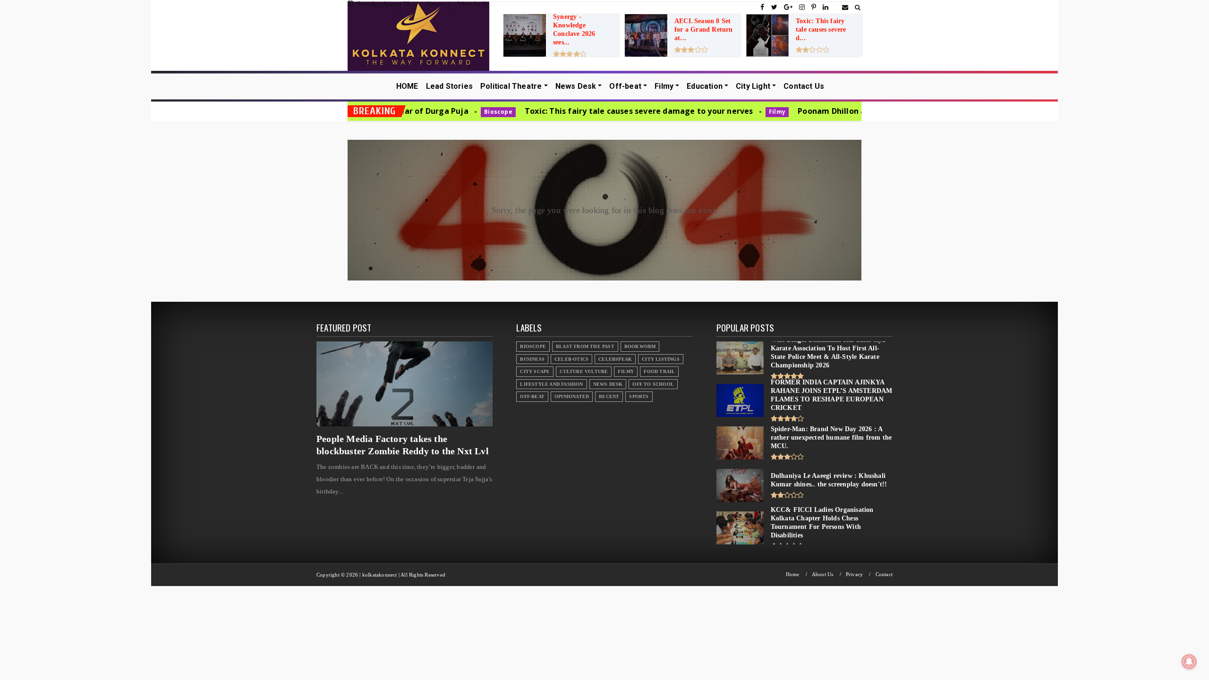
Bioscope (441, 112)
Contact (884, 574)
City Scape (535, 371)
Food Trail (659, 371)
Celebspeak (615, 359)
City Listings (661, 359)
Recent (609, 396)
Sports (638, 396)
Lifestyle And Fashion (551, 384)
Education (705, 86)
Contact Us (803, 86)
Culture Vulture (584, 371)
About (433, 3)
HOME (407, 86)
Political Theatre (511, 86)
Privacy (854, 574)
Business (532, 359)
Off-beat (625, 86)
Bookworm (640, 346)
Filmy (664, 86)
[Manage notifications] (1189, 661)
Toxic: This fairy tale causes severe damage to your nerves (581, 111)
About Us (823, 574)
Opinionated (571, 396)
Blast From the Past (585, 346)
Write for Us (473, 3)
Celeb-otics (571, 359)
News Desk (575, 86)
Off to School (653, 384)
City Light (753, 86)
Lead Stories (449, 86)
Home (793, 574)
